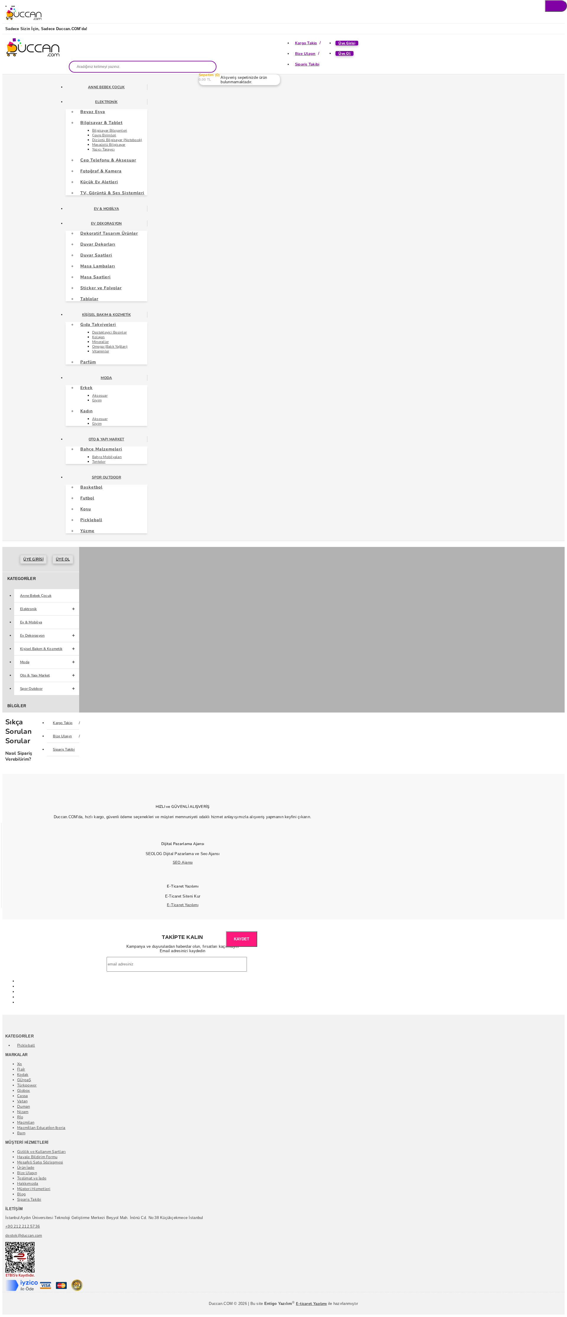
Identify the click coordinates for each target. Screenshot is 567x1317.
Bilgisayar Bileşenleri (109, 130)
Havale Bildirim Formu (37, 1157)
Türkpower (27, 1085)
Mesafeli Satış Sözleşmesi (40, 1162)
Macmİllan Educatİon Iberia (41, 1127)
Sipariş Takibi (307, 64)
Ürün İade (25, 1167)
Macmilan (25, 1122)
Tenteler (98, 461)
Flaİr (21, 1069)
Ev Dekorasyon (106, 223)
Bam (21, 1133)
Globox (23, 1090)
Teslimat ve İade (31, 1178)
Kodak (22, 1074)
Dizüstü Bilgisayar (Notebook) (117, 140)
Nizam (22, 1112)
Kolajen (98, 337)
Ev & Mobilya (106, 208)
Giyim (97, 400)
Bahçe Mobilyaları (107, 457)
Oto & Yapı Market (106, 439)
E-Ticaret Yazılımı (182, 905)
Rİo (20, 1117)
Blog (21, 1194)
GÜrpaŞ (24, 1080)
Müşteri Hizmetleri (33, 1189)
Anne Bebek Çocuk (106, 87)
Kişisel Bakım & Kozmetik (106, 314)
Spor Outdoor (106, 477)
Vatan (22, 1101)
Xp (19, 1064)
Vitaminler (100, 351)
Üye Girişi (346, 43)
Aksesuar (99, 395)
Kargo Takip (306, 43)
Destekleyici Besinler (109, 332)
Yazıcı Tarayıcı (103, 149)
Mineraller (100, 341)
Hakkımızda (27, 1183)
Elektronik (106, 101)
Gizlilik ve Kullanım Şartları (41, 1151)
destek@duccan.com (23, 1235)
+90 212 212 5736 (22, 1226)
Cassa (22, 1096)
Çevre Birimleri (104, 135)
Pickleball (26, 1045)
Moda (106, 377)
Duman (23, 1106)
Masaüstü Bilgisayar (109, 144)
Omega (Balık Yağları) (110, 346)
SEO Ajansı (183, 862)
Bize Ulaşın (305, 53)
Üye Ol (344, 53)
